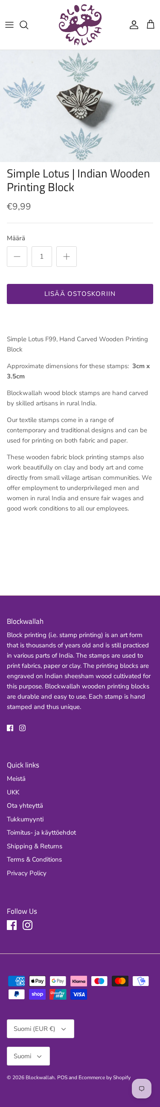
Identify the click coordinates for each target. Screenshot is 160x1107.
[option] (80, 106)
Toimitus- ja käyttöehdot (41, 832)
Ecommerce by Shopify (105, 1077)
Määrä (16, 238)
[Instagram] (22, 728)
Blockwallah (40, 1077)
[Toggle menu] (9, 24)
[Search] (28, 24)
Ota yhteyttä (25, 805)
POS (62, 1077)
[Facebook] (10, 728)
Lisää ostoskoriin (80, 293)
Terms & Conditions (34, 859)
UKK (13, 792)
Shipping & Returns (34, 846)
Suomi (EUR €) (34, 1028)
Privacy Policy (27, 873)
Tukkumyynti (25, 819)
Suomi (22, 1056)
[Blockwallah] (80, 24)
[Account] (131, 24)
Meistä (16, 778)
